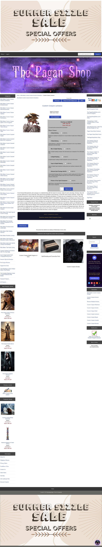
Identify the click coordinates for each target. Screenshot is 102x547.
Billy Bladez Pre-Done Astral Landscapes (6, 227)
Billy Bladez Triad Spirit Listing (7, 247)
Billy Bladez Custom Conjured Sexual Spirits (7, 194)
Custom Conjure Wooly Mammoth (7, 418)
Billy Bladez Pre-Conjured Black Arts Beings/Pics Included (7, 217)
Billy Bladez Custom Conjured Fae (7, 170)
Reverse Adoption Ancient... (93, 301)
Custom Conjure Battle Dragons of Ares (28, 256)
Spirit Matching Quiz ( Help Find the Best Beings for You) (94, 127)
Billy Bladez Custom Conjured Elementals (7, 161)
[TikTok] (100, 283)
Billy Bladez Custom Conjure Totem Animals (7, 126)
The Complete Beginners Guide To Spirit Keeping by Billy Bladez (7, 274)
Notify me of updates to (94, 337)
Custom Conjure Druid (92, 311)
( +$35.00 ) (72, 171)
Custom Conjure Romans (93, 323)
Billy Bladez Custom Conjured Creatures (7, 144)
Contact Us (3, 469)
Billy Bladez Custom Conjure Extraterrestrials (7, 104)
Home (2, 54)
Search (94, 237)
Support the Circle (4, 265)
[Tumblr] (94, 285)
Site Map (2, 475)
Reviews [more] (8, 385)
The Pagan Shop (50, 492)
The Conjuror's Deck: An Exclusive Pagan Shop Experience (92, 147)
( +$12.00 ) (68, 148)
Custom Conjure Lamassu (93, 314)
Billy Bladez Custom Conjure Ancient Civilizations (31, 95)
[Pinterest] (94, 283)
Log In (7, 54)
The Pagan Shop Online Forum (94, 134)
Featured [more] (7, 399)
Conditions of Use (4, 466)
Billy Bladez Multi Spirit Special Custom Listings (7, 213)
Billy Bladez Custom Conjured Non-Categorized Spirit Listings (7, 185)
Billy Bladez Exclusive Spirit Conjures (6, 208)
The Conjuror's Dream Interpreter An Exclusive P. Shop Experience (93, 193)
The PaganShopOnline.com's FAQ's (93, 117)
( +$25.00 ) (68, 163)
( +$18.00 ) (65, 156)
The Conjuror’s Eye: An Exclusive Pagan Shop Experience (92, 142)
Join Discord (94, 278)
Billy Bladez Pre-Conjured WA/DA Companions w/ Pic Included (6, 222)
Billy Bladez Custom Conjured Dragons (7, 157)
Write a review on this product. (8, 394)
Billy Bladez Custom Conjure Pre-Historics (7, 117)
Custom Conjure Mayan (92, 317)
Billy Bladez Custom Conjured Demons (7, 148)
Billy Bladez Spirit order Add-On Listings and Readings (7, 243)
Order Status (3, 472)
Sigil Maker (89, 197)
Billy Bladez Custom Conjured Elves (7, 166)
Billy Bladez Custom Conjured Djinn (7, 153)
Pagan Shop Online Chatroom (94, 131)
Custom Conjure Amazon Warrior (93, 298)
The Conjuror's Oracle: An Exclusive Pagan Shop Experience (93, 159)
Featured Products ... (5, 279)
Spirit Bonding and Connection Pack (50, 256)
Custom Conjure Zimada (73, 266)
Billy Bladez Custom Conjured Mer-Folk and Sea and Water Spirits (7, 180)
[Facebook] (89, 283)
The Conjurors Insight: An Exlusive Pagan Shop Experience (93, 153)
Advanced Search (94, 248)
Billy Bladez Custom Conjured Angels (7, 135)
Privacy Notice (3, 463)
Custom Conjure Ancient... (93, 307)
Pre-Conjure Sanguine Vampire (8, 374)
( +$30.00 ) (64, 140)
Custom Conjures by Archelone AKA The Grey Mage (7, 251)
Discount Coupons (4, 482)
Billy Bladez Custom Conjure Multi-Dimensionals (7, 108)
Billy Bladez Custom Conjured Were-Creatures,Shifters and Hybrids (7, 203)
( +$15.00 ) (64, 133)
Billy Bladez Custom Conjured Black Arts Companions (7, 139)
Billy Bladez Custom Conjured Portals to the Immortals (7, 189)
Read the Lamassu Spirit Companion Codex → (51, 217)
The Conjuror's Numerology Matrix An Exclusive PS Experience (93, 170)
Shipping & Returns (4, 460)
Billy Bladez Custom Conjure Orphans (7, 113)
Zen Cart (60, 492)
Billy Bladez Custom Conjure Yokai (7, 131)
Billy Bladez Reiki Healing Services (6, 232)
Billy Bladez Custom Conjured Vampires (7, 198)
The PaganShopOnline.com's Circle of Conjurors (93, 113)
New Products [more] (7, 286)
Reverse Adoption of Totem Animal (7, 443)
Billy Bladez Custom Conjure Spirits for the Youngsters (7, 122)
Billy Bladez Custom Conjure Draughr (93, 293)
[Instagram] (92, 283)
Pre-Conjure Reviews (5, 262)
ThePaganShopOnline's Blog (93, 137)
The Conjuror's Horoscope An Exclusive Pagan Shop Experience (93, 182)
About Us (2, 457)
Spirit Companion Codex (92, 109)
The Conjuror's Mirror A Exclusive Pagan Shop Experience (92, 187)
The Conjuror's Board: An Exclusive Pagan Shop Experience (93, 165)
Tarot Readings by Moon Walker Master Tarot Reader (7, 269)
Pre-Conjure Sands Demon (8, 343)
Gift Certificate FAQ (4, 478)
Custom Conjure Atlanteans (93, 304)
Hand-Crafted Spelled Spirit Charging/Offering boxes (6, 255)
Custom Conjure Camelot (93, 320)
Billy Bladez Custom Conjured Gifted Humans (7, 175)
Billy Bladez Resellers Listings (7, 235)
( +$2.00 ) (73, 180)
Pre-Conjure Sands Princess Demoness (7, 313)
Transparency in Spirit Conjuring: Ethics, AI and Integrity (93, 122)
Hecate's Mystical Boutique (6, 259)
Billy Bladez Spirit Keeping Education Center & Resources (7, 239)
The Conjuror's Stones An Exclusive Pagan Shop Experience (93, 176)
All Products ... (3, 282)
